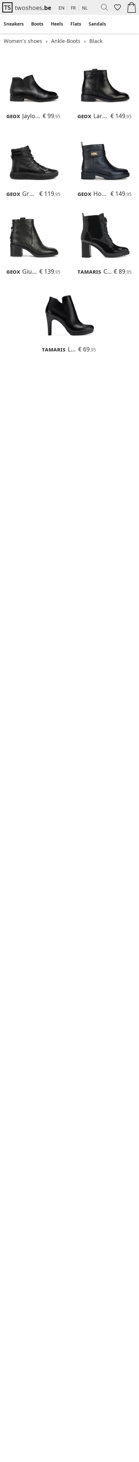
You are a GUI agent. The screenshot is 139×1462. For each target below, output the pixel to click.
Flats (75, 24)
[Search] (102, 7)
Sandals (97, 24)
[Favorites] (116, 7)
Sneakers (14, 24)
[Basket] (131, 7)
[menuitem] (13, 24)
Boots (37, 24)
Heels (57, 24)
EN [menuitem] (61, 8)
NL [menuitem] (84, 8)
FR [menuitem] (73, 8)
